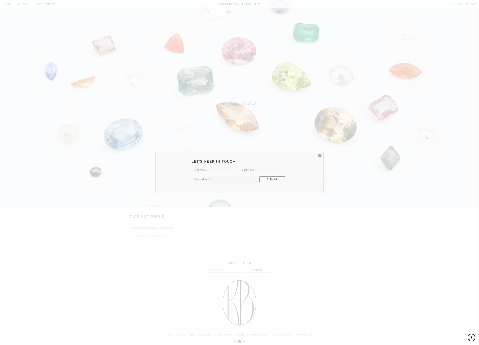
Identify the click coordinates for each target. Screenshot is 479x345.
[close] (320, 155)
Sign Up (272, 179)
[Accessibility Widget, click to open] (471, 337)
